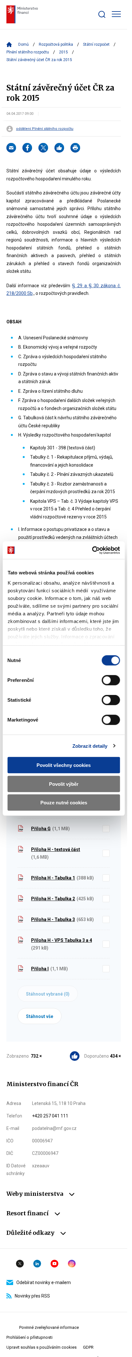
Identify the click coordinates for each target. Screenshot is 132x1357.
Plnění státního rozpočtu (27, 52)
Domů (23, 44)
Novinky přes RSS (32, 1295)
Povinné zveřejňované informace (49, 1327)
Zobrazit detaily (90, 745)
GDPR (88, 1347)
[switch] (111, 680)
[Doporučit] (59, 148)
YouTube (54, 1263)
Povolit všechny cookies (64, 765)
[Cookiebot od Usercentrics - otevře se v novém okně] (92, 550)
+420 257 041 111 (50, 1115)
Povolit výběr (63, 783)
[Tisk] (75, 148)
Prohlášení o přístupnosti (29, 1337)
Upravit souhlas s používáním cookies (41, 1347)
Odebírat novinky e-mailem (43, 1282)
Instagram (72, 1263)
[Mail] (11, 148)
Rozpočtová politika (56, 44)
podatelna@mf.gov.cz (54, 1128)
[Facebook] (27, 148)
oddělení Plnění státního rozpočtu (44, 129)
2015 (63, 52)
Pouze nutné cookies (63, 802)
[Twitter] (43, 148)
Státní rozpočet (96, 44)
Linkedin (37, 1263)
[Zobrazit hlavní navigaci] (116, 14)
